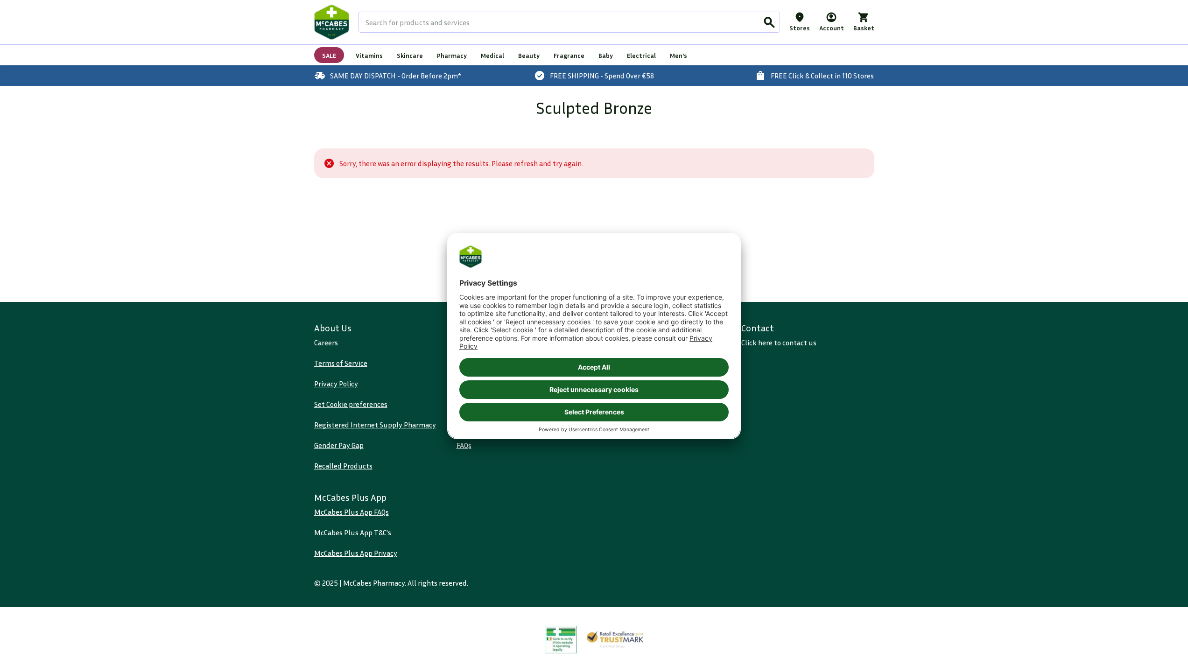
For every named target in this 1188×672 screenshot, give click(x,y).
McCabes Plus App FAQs (351, 512)
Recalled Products (343, 465)
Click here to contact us (778, 342)
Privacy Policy (336, 383)
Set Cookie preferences (350, 404)
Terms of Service (340, 363)
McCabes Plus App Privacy (355, 553)
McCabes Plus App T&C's (352, 532)
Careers (326, 342)
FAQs (464, 445)
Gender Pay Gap (339, 445)
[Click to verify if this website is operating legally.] (561, 639)
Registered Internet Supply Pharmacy (375, 424)
